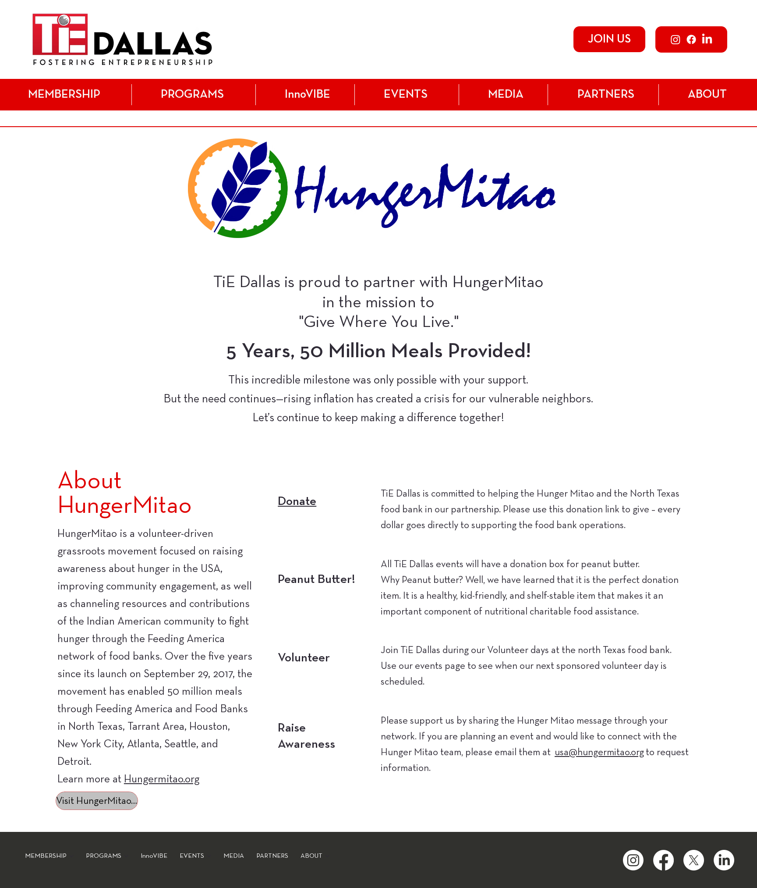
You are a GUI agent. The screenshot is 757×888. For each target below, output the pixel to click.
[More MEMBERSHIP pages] (105, 94)
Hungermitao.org (161, 779)
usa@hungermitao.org (599, 752)
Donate (297, 501)
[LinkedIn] (707, 39)
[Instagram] (675, 39)
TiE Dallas (246, 282)
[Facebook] (691, 39)
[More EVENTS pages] (432, 94)
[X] (693, 860)
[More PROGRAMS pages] (228, 94)
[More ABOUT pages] (731, 94)
